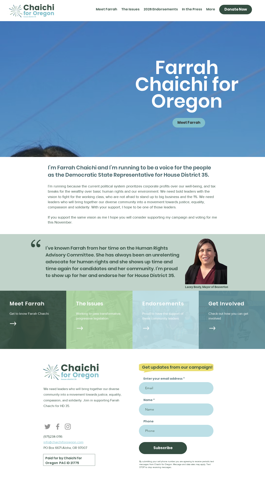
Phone (148, 421)
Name (148, 400)
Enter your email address (163, 378)
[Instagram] (68, 427)
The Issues (89, 303)
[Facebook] (58, 427)
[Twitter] (47, 427)
